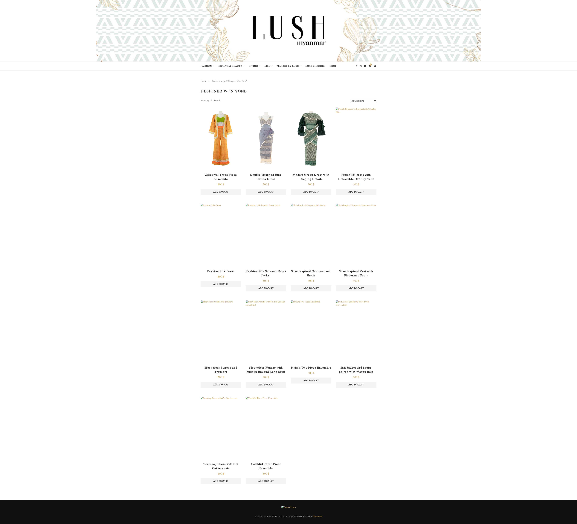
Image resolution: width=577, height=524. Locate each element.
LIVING (253, 66)
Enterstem (317, 516)
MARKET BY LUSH (288, 66)
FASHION (206, 66)
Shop (333, 66)
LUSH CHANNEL (315, 66)
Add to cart (220, 191)
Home (203, 81)
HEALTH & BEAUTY (230, 66)
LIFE (267, 66)
